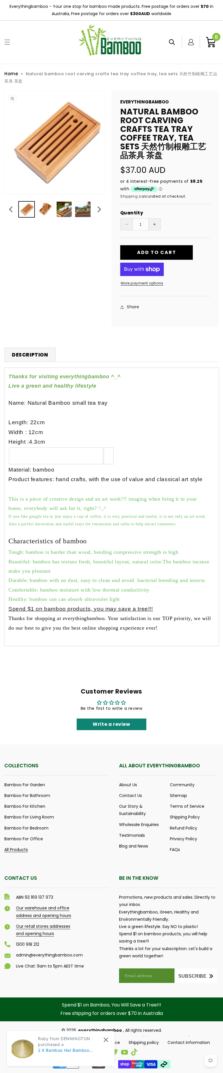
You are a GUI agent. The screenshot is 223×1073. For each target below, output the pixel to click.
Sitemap (178, 795)
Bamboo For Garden (24, 785)
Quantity (131, 213)
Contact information (189, 1042)
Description (30, 354)
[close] (106, 1040)
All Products (16, 849)
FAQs (175, 849)
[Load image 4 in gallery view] (83, 209)
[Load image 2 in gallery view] (45, 209)
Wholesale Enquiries (139, 824)
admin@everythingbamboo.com (49, 955)
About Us (128, 785)
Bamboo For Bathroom (27, 795)
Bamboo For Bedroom (26, 828)
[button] (7, 42)
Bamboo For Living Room (29, 817)
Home (11, 74)
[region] (111, 10)
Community (182, 785)
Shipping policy (144, 1042)
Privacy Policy (183, 839)
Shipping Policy (185, 817)
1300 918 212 (27, 944)
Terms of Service (187, 806)
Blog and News (133, 846)
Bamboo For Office (23, 839)
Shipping (129, 196)
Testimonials (132, 835)
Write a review (111, 724)
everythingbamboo (100, 1030)
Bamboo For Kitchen (24, 806)
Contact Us (130, 795)
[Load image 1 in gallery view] (27, 209)
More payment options (142, 283)
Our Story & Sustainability (132, 809)
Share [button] (133, 307)
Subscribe (192, 976)
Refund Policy (183, 828)
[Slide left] (10, 209)
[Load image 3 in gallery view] (64, 209)
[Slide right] (99, 209)
